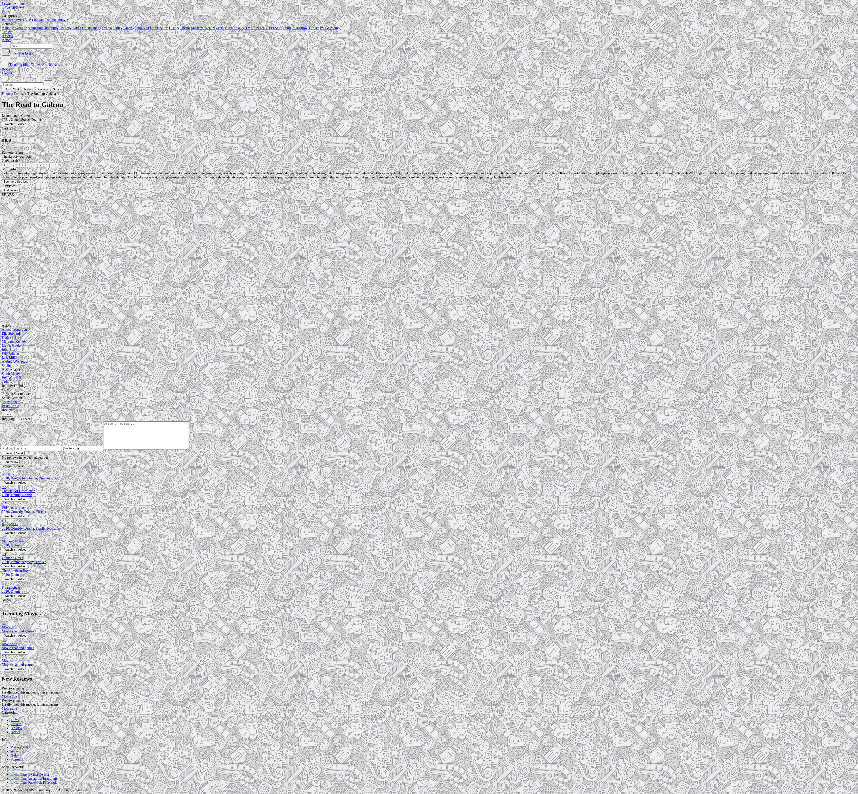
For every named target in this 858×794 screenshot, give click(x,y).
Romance (258, 28)
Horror (185, 28)
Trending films (19, 65)
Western (332, 28)
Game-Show (159, 28)
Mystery (218, 28)
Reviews (43, 89)
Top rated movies (57, 20)
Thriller (313, 28)
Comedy (65, 28)
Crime (76, 28)
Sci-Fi (269, 28)
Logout (7, 73)
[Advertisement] (136, 239)
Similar (57, 89)
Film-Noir (142, 28)
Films (15, 720)
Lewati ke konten (14, 4)
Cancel (25, 419)
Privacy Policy (21, 747)
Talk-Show (299, 28)
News (229, 28)
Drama (107, 28)
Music (195, 28)
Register (7, 69)
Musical (206, 28)
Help (14, 755)
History (174, 28)
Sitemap (16, 759)
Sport (287, 28)
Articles (47, 65)
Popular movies (13, 20)
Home (6, 94)
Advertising (19, 751)
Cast (16, 89)
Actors (58, 65)
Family (117, 28)
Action (6, 28)
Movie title (9, 696)
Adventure (19, 28)
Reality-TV (242, 28)
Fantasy (128, 28)
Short (278, 28)
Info (6, 89)
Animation (35, 28)
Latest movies (34, 20)
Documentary (91, 28)
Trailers (36, 65)
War (323, 28)
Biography (51, 28)
